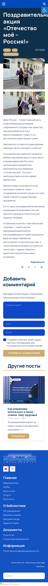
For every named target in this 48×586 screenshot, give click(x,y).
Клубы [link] (6, 487)
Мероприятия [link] (10, 483)
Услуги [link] (7, 495)
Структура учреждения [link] (16, 539)
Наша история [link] (11, 523)
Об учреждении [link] (11, 511)
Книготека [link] (9, 491)
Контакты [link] (8, 499)
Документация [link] (11, 519)
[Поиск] (40, 576)
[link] (44, 10)
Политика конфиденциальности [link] (21, 550)
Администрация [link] (12, 515)
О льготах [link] (8, 535)
